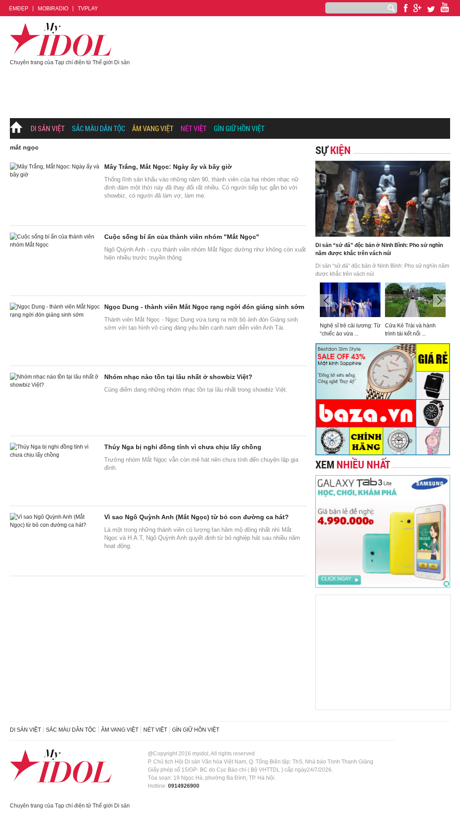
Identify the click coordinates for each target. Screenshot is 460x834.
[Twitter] (431, 9)
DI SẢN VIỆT (48, 128)
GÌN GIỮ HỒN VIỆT (239, 128)
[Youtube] (417, 8)
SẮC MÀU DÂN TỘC (98, 128)
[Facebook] (405, 8)
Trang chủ (16, 129)
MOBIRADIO (53, 8)
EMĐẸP (18, 8)
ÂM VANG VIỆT (152, 128)
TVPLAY (88, 8)
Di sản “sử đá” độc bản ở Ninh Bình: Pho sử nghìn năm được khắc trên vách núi (379, 249)
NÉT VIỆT (194, 128)
